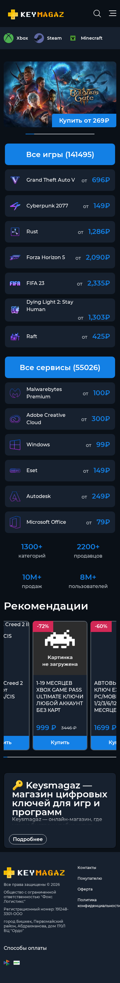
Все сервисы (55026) (60, 367)
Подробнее (28, 839)
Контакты (87, 867)
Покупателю (90, 878)
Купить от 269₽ (84, 120)
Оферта (85, 889)
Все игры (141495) (60, 154)
